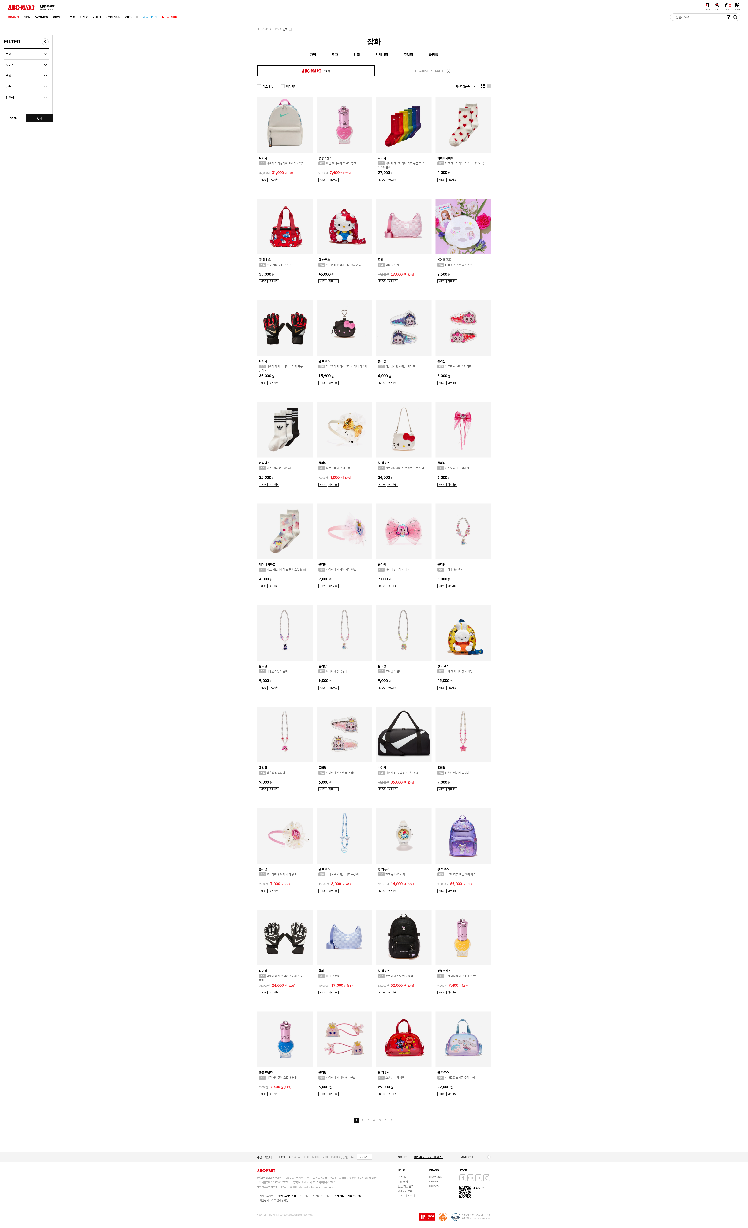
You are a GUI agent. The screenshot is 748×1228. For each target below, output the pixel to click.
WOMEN (41, 17)
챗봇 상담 (363, 1157)
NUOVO (434, 1186)
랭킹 (72, 17)
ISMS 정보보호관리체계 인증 (455, 1217)
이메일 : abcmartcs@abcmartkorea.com (311, 1187)
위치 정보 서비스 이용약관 (348, 1195)
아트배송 (268, 86)
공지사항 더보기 (450, 1157)
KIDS (56, 17)
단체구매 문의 (405, 1191)
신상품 (84, 17)
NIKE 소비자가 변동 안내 (428, 1157)
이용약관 (304, 1195)
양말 (357, 54)
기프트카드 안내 (406, 1195)
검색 (39, 118)
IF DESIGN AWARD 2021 (427, 1217)
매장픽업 (291, 86)
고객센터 (402, 1177)
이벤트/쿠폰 (113, 17)
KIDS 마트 (131, 17)
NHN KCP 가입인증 (443, 1217)
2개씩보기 (489, 86)
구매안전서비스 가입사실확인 (272, 1200)
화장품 (433, 54)
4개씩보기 (483, 86)
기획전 (97, 17)
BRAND (13, 17)
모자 (335, 54)
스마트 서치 (729, 17)
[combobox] (290, 29)
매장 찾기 (403, 1181)
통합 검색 (735, 17)
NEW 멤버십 (170, 17)
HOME (264, 29)
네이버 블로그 (470, 1177)
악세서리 (382, 54)
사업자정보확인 (265, 1195)
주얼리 (408, 54)
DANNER (434, 1181)
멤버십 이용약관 (321, 1195)
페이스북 (462, 1177)
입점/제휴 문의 (406, 1186)
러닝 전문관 (150, 17)
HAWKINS (435, 1176)
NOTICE (403, 1157)
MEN (27, 17)
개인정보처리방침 (286, 1195)
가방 (313, 54)
